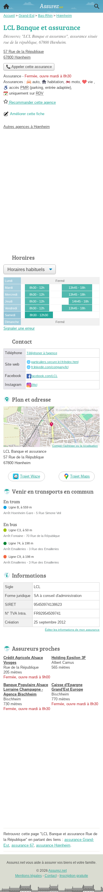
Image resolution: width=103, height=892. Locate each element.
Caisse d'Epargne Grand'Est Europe (67, 687)
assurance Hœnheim (53, 845)
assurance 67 (22, 845)
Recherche (96, 6)
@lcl (34, 384)
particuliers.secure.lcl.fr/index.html (54, 362)
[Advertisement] (51, 190)
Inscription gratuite (74, 876)
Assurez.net (57, 871)
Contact (51, 876)
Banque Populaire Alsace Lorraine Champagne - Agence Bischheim (25, 690)
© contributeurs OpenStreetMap (77, 410)
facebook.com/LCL (44, 376)
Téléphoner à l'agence (42, 353)
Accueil (6, 6)
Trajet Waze (30, 476)
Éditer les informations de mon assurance (72, 629)
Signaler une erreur (19, 328)
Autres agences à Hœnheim (26, 127)
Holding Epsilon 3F (69, 658)
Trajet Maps (80, 476)
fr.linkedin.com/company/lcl (49, 367)
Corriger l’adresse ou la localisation (75, 445)
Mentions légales (28, 876)
